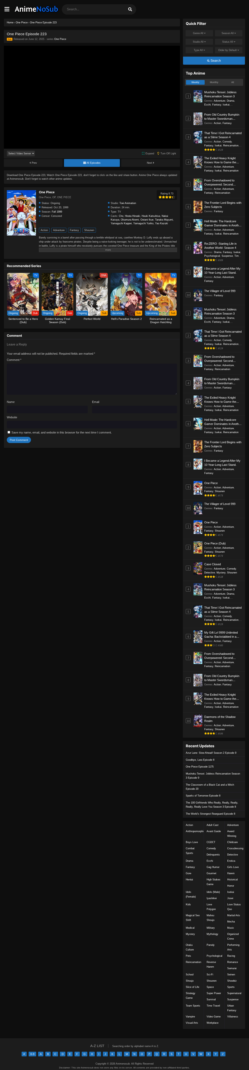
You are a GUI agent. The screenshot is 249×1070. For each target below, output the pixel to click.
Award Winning (231, 833)
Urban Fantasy (231, 1008)
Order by (227, 50)
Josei (230, 898)
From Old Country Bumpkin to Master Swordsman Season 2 (221, 117)
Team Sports (193, 1005)
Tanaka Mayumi (164, 219)
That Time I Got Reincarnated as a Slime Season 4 (223, 135)
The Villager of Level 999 (219, 291)
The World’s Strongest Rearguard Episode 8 (210, 813)
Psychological (212, 255)
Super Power (214, 993)
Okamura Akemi (130, 219)
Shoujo (190, 980)
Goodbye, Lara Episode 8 (200, 759)
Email (95, 402)
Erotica (231, 860)
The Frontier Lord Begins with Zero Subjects (222, 204)
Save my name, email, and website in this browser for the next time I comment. (61, 432)
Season (228, 33)
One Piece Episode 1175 (200, 766)
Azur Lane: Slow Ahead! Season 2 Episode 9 (211, 752)
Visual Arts (192, 1022)
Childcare (232, 842)
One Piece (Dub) (215, 543)
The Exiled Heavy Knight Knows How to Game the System (220, 160)
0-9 (32, 1054)
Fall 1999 (57, 211)
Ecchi (207, 104)
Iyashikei (212, 898)
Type (198, 50)
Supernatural (234, 993)
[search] (130, 9)
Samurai (232, 968)
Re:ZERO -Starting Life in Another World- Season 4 (220, 245)
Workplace (212, 1022)
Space (210, 987)
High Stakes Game (213, 882)
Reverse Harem (211, 964)
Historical (232, 879)
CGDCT (211, 842)
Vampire (190, 1016)
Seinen (231, 974)
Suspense (227, 255)
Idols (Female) (191, 894)
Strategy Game (190, 995)
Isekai (226, 104)
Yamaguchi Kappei (121, 223)
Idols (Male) (213, 892)
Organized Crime (233, 936)
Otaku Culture (190, 947)
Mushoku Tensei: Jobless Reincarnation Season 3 (220, 94)
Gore (188, 873)
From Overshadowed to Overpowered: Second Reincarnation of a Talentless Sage (222, 182)
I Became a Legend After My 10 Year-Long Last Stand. (222, 270)
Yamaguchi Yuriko (143, 223)
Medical (190, 927)
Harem (231, 873)
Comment (14, 359)
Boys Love (192, 842)
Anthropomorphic (195, 831)
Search (215, 60)
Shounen (89, 230)
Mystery (221, 572)
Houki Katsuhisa (151, 216)
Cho (121, 216)
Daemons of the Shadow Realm (220, 719)
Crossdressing (235, 848)
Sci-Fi (210, 974)
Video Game (214, 1016)
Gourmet (211, 873)
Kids (188, 904)
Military (211, 927)
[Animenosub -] (36, 12)
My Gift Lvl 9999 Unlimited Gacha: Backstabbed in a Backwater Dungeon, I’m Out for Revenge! (222, 635)
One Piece (60, 39)
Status (227, 41)
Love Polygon (211, 907)
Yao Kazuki (161, 223)
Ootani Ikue (146, 219)
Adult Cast (212, 825)
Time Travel (213, 1005)
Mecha (231, 921)
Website (12, 417)
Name (11, 402)
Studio (198, 41)
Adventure (59, 230)
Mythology (212, 934)
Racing (231, 955)
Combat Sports (190, 851)
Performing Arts (233, 947)
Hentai (189, 879)
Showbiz (232, 980)
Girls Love (233, 867)
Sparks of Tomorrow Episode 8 (203, 795)
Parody (211, 944)
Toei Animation (127, 203)
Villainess (232, 1016)
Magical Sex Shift (193, 917)
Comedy (227, 141)
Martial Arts (233, 915)
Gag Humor (213, 867)
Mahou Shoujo (210, 917)
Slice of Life (192, 987)
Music (230, 927)
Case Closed (212, 564)
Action (44, 230)
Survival (211, 999)
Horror (230, 885)
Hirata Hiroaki (132, 216)
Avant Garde (214, 831)
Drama (230, 100)
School (190, 974)
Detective (209, 572)
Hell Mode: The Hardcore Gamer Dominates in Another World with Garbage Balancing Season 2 (222, 223)
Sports (231, 987)
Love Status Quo (234, 907)
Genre (198, 33)
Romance (232, 962)
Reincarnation (230, 145)
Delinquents (213, 854)
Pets (188, 955)
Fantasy (74, 230)
